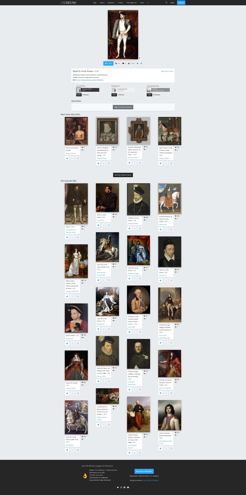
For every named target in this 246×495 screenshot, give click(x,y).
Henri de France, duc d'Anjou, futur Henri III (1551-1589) (103, 370)
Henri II (68, 227)
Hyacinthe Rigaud (133, 273)
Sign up (181, 3)
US (168, 338)
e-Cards (120, 3)
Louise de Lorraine (72, 383)
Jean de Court (101, 376)
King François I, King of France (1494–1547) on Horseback (165, 150)
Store (142, 3)
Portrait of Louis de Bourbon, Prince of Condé (165, 382)
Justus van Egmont (165, 388)
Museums (111, 3)
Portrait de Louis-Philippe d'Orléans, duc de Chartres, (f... (165, 327)
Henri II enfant (70, 335)
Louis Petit (131, 327)
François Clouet (168, 71)
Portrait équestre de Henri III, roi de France (165, 219)
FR (77, 291)
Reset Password (153, 480)
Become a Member (144, 471)
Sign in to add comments (123, 107)
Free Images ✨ (131, 3)
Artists (102, 3)
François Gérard (71, 291)
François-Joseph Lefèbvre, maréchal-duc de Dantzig (134, 374)
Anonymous (69, 338)
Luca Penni (100, 220)
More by (123, 175)
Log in (172, 3)
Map (94, 3)
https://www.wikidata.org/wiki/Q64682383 (90, 80)
